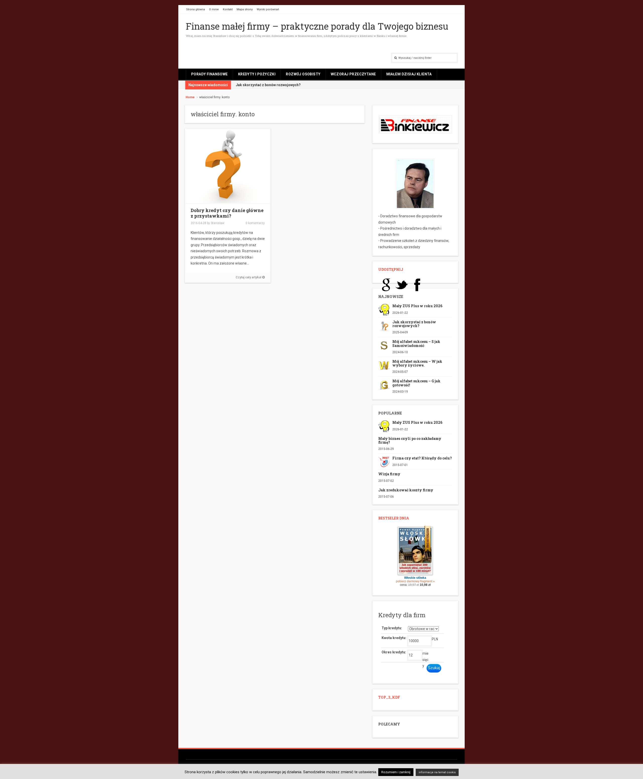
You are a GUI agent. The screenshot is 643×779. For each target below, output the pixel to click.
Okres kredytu (393, 652)
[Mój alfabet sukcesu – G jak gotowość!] (384, 385)
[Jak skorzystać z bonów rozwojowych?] (384, 325)
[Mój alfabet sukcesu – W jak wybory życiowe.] (384, 365)
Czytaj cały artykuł (249, 277)
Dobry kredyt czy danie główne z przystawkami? (227, 213)
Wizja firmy (389, 474)
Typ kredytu (391, 628)
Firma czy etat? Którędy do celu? (422, 458)
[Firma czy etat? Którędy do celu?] (384, 462)
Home (190, 97)
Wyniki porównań (268, 9)
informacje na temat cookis (437, 772)
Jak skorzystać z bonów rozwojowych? (414, 324)
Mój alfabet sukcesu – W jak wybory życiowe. (417, 363)
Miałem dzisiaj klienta (409, 74)
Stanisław (217, 223)
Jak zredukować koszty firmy (405, 490)
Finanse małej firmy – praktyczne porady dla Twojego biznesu (317, 26)
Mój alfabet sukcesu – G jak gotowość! (416, 383)
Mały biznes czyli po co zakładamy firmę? (409, 440)
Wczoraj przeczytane (353, 74)
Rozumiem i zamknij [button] (395, 772)
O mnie (214, 9)
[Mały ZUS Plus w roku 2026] (384, 309)
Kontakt (228, 9)
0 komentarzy (255, 223)
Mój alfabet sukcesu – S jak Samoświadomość (416, 343)
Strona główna (195, 9)
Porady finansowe (209, 74)
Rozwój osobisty (303, 74)
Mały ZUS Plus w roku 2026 (417, 305)
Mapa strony (245, 9)
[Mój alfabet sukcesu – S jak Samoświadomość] (384, 345)
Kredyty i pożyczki (257, 74)
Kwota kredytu (393, 638)
